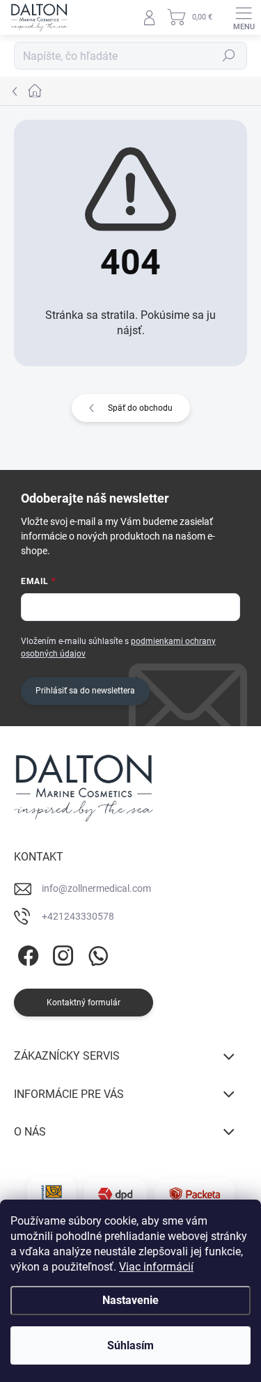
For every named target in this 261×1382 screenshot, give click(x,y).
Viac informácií (156, 1266)
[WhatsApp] (96, 953)
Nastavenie (130, 1300)
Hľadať (229, 56)
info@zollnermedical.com (96, 888)
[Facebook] (26, 953)
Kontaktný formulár (83, 1002)
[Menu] (243, 17)
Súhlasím (130, 1345)
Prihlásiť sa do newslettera (85, 691)
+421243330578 (78, 916)
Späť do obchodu (140, 408)
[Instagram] (61, 953)
